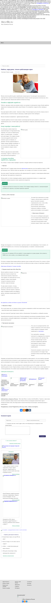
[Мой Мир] (26, 601)
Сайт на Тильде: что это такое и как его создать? (11, 542)
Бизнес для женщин (5, 586)
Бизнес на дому (9, 72)
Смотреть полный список (14, 443)
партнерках (41, 331)
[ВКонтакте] (21, 410)
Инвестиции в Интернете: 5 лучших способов (11, 266)
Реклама (29, 583)
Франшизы (17, 584)
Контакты (29, 585)
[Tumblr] (29, 410)
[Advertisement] (36, 30)
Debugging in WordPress (43, 3)
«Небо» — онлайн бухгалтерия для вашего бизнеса (10, 547)
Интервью (17, 588)
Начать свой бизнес (18, 582)
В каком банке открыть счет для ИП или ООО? (11, 538)
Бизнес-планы (6, 583)
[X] (27, 410)
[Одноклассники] (24, 410)
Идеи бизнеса (6, 581)
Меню (2, 42)
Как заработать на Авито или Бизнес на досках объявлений (14, 302)
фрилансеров (25, 168)
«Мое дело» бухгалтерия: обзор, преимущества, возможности (10, 552)
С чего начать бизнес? (11, 440)
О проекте (29, 581)
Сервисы (17, 586)
